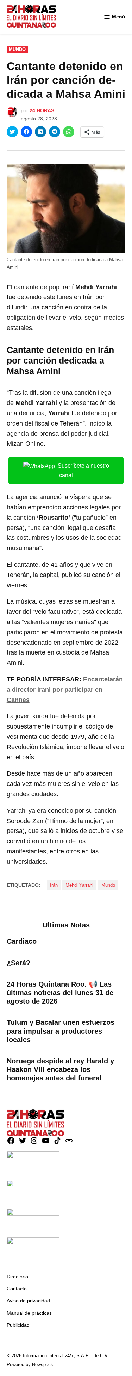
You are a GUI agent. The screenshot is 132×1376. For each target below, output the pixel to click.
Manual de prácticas (29, 1313)
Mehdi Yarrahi (79, 885)
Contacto (17, 1288)
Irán (54, 885)
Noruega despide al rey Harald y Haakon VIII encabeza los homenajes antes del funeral (60, 1069)
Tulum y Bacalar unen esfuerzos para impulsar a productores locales (60, 1030)
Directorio (17, 1276)
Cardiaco (22, 941)
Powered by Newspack (30, 1364)
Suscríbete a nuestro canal (83, 470)
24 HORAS (42, 110)
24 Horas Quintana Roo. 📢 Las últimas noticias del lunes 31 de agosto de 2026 (60, 992)
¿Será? (18, 963)
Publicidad (18, 1325)
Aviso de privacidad (28, 1300)
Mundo (17, 49)
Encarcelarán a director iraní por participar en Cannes (65, 689)
